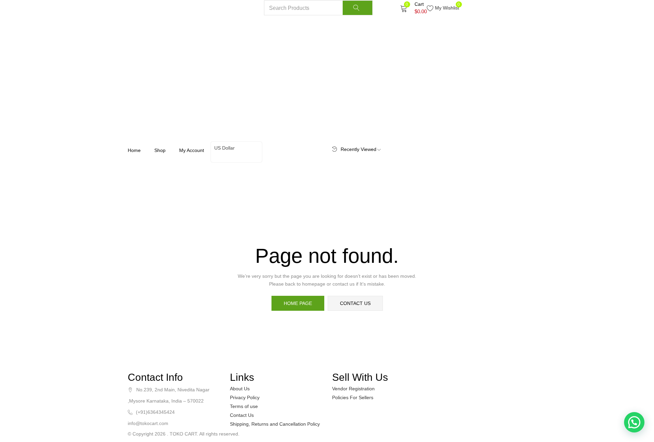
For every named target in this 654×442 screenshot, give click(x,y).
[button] (413, 7)
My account (191, 150)
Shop (160, 150)
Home (134, 150)
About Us (240, 388)
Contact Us (242, 415)
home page (298, 303)
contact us (355, 303)
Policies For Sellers (352, 397)
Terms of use (244, 406)
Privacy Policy (245, 397)
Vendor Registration (353, 388)
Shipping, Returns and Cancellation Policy (275, 424)
